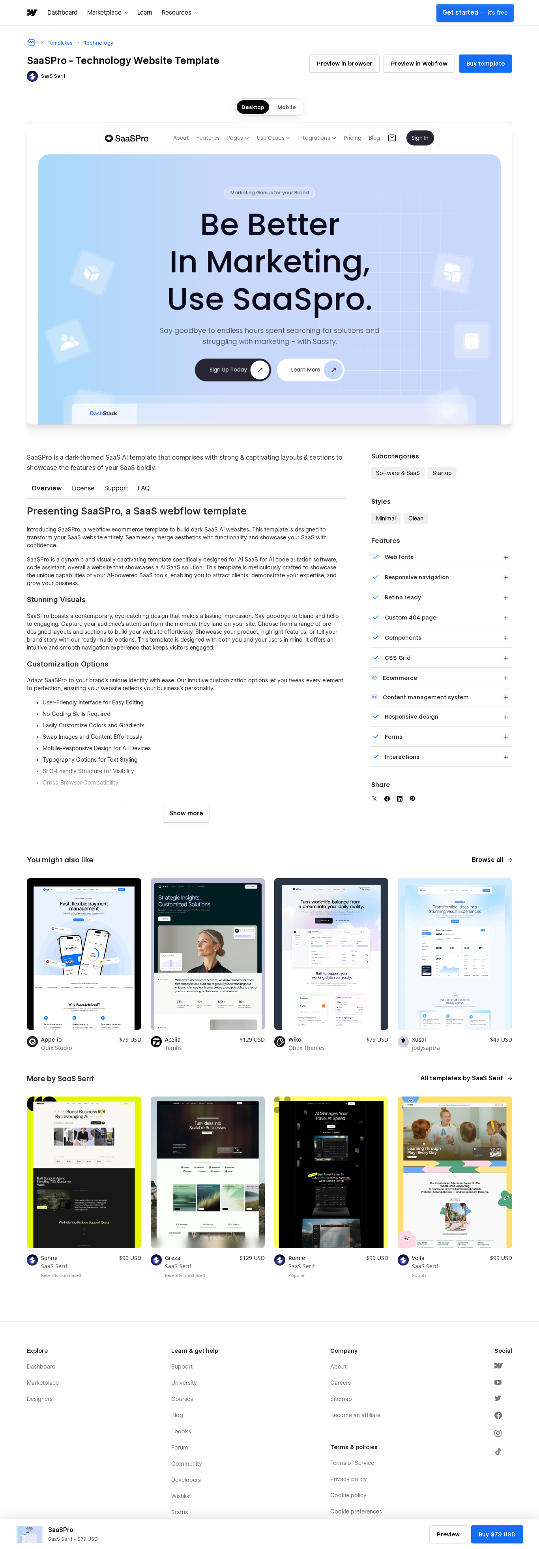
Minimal (386, 518)
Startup (442, 473)
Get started (475, 12)
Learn (144, 12)
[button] (107, 12)
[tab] (47, 489)
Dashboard (62, 12)
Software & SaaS (398, 473)
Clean (415, 518)
